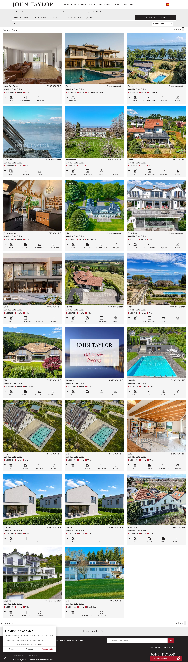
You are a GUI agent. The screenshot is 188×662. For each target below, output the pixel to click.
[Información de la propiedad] (5, 97)
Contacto (44, 655)
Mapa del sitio (31, 655)
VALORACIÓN (86, 4)
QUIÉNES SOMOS (121, 4)
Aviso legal (18, 655)
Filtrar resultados (155, 18)
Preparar (29, 649)
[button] (5, 658)
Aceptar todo (47, 649)
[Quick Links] (102, 631)
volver (20, 11)
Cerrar (11, 649)
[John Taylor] (32, 4)
